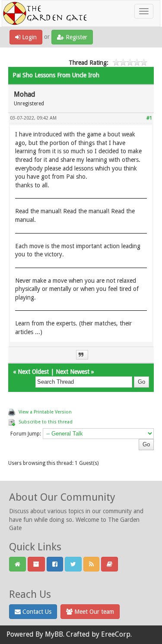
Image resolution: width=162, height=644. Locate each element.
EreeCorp (115, 634)
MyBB (54, 634)
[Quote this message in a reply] (82, 355)
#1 (149, 118)
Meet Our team (93, 611)
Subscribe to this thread (46, 422)
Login (28, 37)
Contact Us (36, 611)
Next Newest (72, 371)
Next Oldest (33, 371)
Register (75, 37)
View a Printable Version (45, 412)
